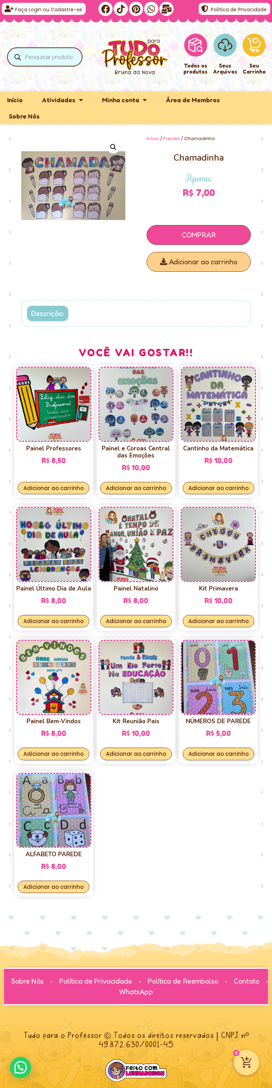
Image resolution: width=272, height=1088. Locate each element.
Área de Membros (193, 100)
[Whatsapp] (151, 9)
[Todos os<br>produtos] (195, 45)
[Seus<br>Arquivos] (225, 45)
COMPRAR (199, 235)
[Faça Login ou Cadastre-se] (8, 8)
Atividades (58, 100)
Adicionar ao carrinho (202, 262)
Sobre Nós (24, 116)
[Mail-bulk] (166, 9)
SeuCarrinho (254, 69)
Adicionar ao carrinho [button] (53, 488)
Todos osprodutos (195, 69)
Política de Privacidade (239, 9)
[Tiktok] (121, 9)
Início (15, 100)
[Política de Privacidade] (204, 8)
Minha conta (120, 100)
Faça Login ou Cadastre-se (48, 9)
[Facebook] (105, 9)
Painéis (171, 138)
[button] (113, 147)
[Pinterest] (136, 9)
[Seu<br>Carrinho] (254, 45)
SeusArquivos (225, 69)
